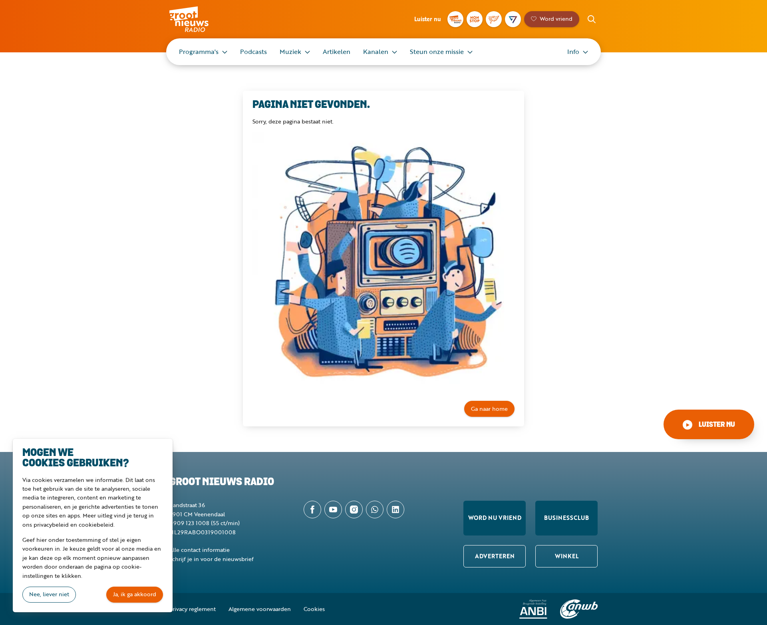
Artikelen (336, 51)
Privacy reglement (192, 609)
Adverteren (495, 556)
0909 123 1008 (189, 523)
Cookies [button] (314, 609)
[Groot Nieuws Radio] (455, 19)
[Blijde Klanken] (494, 19)
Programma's (199, 51)
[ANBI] (533, 609)
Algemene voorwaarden (260, 609)
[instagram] (354, 509)
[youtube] (333, 509)
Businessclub (566, 518)
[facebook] (312, 509)
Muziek (290, 51)
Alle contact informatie (199, 549)
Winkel (566, 556)
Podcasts (253, 51)
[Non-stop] (475, 19)
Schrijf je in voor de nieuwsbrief (211, 559)
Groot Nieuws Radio (197, 19)
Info (573, 51)
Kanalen (375, 51)
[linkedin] (395, 509)
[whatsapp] (375, 509)
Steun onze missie (437, 51)
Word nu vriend (494, 518)
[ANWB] (579, 609)
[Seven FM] (513, 19)
